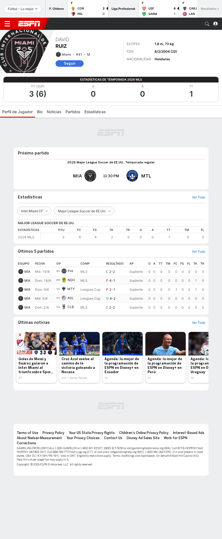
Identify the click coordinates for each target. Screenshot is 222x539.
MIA (27, 272)
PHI (70, 271)
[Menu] (7, 24)
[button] (207, 24)
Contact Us (113, 438)
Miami (66, 54)
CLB (70, 307)
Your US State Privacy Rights (92, 433)
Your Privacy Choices (83, 438)
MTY (71, 289)
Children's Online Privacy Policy (144, 433)
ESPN (29, 24)
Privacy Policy (53, 433)
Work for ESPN (175, 438)
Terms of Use (27, 433)
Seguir (70, 63)
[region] (123, 233)
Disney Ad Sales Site (143, 438)
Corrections (26, 443)
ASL (70, 298)
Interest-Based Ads (188, 433)
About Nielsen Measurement (39, 438)
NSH (71, 280)
